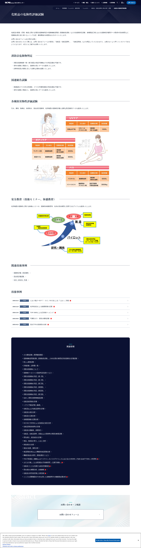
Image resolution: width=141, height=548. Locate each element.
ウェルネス (85, 8)
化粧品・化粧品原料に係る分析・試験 (101, 8)
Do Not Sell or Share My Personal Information (108, 540)
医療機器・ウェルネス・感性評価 (71, 8)
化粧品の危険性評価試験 (120, 8)
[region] (70, 540)
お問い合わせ (131, 2)
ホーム (57, 8)
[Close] (138, 540)
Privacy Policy (7, 544)
